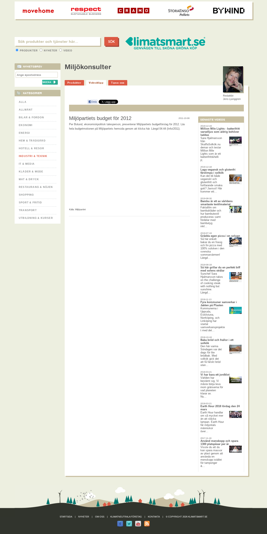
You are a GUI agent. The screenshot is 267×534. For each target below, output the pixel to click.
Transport (28, 210)
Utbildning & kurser (36, 218)
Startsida (66, 516)
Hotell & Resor (31, 148)
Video (67, 50)
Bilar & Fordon (31, 117)
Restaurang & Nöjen (36, 187)
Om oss (99, 516)
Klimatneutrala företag (126, 516)
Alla (22, 102)
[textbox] (57, 41)
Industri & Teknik (33, 156)
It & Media (27, 163)
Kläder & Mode (31, 171)
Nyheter (50, 50)
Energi (24, 132)
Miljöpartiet (80, 209)
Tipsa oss (118, 82)
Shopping (26, 194)
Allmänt (26, 109)
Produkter (29, 50)
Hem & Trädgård (32, 140)
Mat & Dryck (29, 179)
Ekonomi (25, 125)
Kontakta (154, 516)
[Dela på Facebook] (92, 103)
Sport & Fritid (30, 202)
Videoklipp (96, 82)
